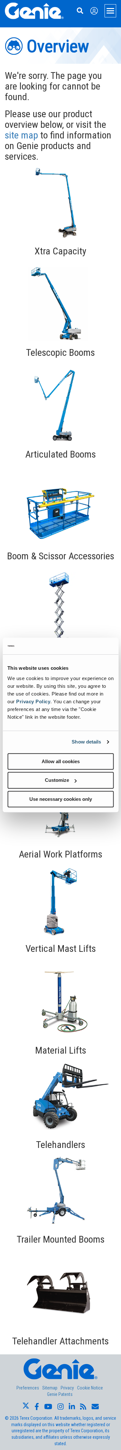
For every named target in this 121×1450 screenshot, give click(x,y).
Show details (86, 741)
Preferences (27, 1387)
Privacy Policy (33, 701)
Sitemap (49, 1387)
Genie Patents (60, 1394)
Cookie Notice (90, 1387)
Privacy (67, 1387)
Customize (57, 780)
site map (21, 135)
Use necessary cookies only (60, 799)
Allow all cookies (61, 761)
